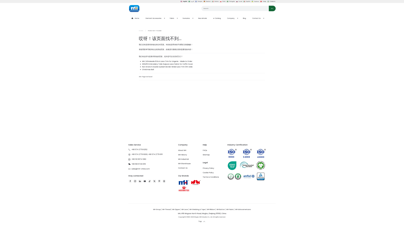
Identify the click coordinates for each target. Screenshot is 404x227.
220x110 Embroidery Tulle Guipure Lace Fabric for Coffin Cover (167, 64)
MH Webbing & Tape (197, 209)
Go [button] (272, 8)
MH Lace (184, 209)
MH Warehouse (184, 163)
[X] (154, 181)
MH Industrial (183, 159)
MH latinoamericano (243, 209)
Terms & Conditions (211, 177)
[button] (204, 221)
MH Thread (166, 209)
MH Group (157, 209)
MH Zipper (176, 209)
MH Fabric (230, 209)
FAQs (205, 150)
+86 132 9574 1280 (139, 159)
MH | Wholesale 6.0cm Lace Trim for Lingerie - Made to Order (167, 61)
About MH (182, 150)
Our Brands (183, 175)
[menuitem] (135, 18)
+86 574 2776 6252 (139, 149)
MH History (182, 155)
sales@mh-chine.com (141, 169)
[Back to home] (134, 8)
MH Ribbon (211, 209)
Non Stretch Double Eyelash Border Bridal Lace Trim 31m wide (167, 67)
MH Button (221, 209)
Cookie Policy (208, 172)
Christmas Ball (148, 69)
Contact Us (182, 168)
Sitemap (206, 155)
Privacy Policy (208, 168)
